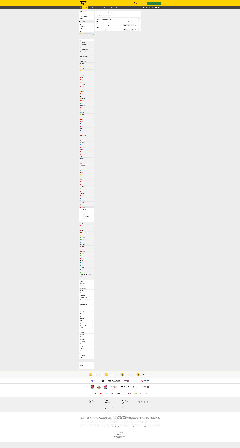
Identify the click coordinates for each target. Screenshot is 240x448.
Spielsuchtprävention (108, 404)
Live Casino (124, 404)
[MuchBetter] (123, 394)
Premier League (113, 424)
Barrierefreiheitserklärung (109, 407)
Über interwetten (91, 400)
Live (123, 402)
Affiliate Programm (92, 401)
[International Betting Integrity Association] (114, 380)
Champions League (90, 424)
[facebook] (139, 402)
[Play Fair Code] (135, 380)
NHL (123, 424)
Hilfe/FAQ (106, 400)
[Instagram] (142, 402)
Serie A (105, 424)
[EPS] (112, 394)
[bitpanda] (118, 394)
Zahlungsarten (91, 404)
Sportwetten (124, 400)
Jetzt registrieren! (154, 3)
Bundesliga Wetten (83, 424)
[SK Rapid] (99, 387)
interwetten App (158, 425)
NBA (118, 424)
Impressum (106, 408)
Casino (123, 403)
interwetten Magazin (125, 401)
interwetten (124, 426)
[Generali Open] (114, 387)
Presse (90, 402)
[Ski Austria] (135, 387)
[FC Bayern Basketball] (106, 387)
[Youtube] (147, 402)
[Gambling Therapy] (126, 380)
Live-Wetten (90, 425)
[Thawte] (145, 380)
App (123, 407)
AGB (105, 401)
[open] (120, 435)
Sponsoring (91, 403)
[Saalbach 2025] (146, 387)
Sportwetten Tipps (120, 425)
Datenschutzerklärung (108, 402)
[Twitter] (145, 402)
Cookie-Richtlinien (107, 403)
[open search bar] (80, 7)
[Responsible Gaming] (103, 380)
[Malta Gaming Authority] (94, 380)
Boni (115, 426)
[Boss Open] (125, 387)
